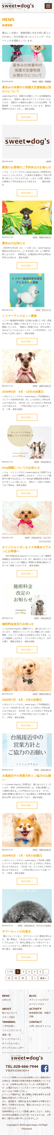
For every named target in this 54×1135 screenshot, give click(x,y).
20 (16, 978)
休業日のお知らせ (45, 237)
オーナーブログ (36, 1004)
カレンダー (47, 538)
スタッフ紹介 (8, 1017)
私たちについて (9, 1013)
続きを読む (30, 109)
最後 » (43, 978)
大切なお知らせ (46, 462)
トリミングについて (12, 1030)
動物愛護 (48, 81)
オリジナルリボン (45, 541)
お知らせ (6, 999)
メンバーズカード (10, 1039)
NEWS (34, 81)
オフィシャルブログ (39, 999)
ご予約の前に (8, 1026)
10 (9, 978)
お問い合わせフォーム (40, 1026)
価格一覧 (6, 1034)
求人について (46, 310)
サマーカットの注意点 (43, 926)
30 (22, 978)
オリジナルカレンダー (13, 1047)
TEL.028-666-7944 (22, 1066)
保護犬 (41, 81)
